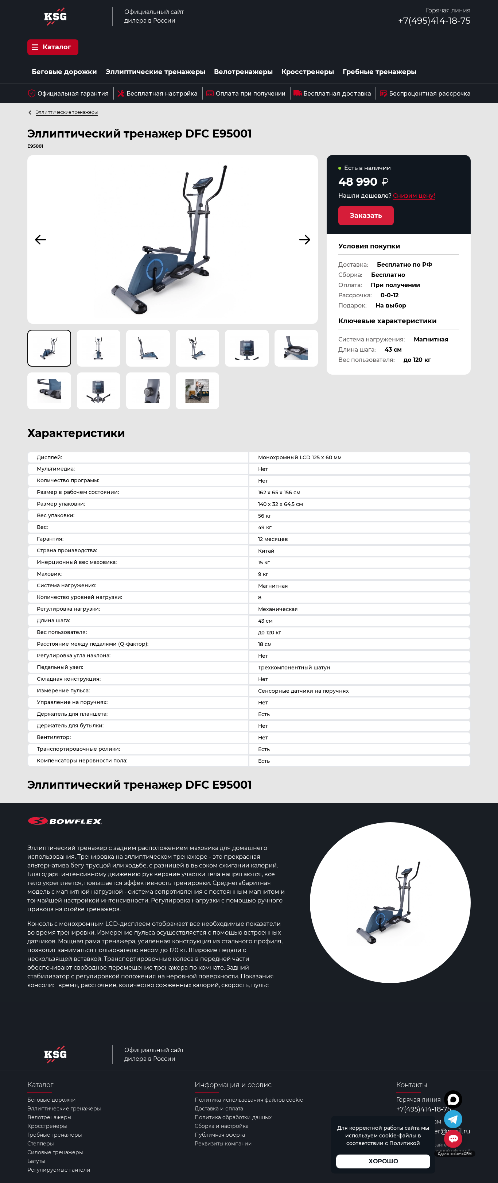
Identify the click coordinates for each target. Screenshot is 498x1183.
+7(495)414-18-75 (434, 20)
